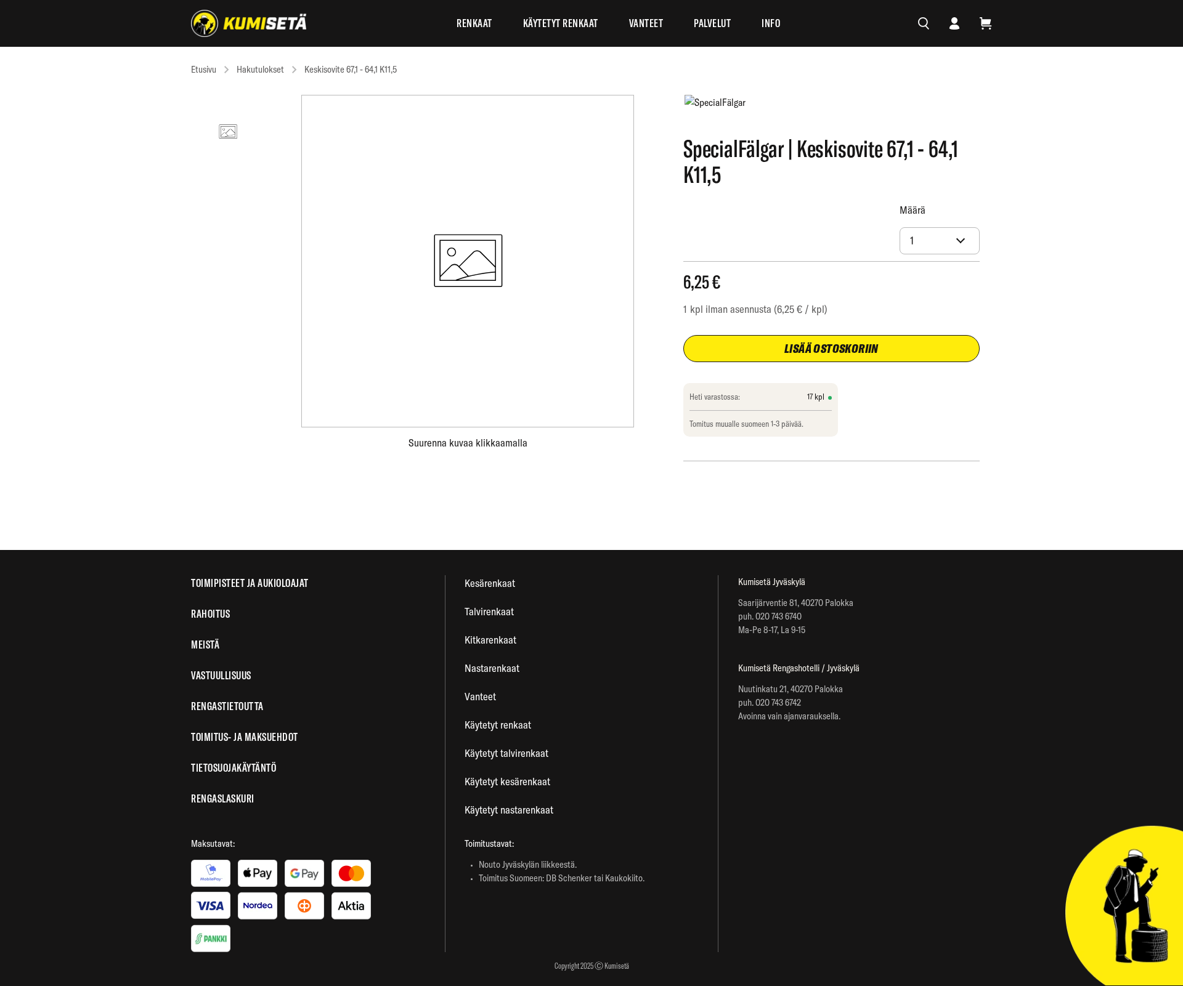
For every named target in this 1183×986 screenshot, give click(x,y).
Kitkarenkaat (490, 639)
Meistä (205, 644)
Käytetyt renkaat (560, 23)
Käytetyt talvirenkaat (506, 752)
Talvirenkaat (489, 611)
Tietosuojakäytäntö (233, 768)
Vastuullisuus (221, 675)
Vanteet (646, 23)
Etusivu (203, 69)
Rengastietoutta (227, 706)
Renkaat (474, 23)
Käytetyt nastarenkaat (509, 809)
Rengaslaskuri (222, 798)
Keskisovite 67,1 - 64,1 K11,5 (350, 69)
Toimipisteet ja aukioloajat (250, 583)
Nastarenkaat (492, 667)
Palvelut (712, 23)
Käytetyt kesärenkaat (507, 781)
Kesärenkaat (490, 582)
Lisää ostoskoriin (831, 348)
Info (771, 23)
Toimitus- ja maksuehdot (244, 737)
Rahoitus (210, 614)
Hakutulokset (260, 69)
